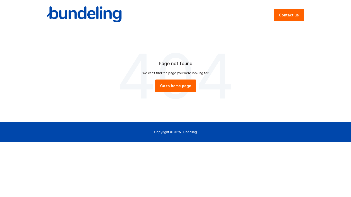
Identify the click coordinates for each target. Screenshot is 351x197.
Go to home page (175, 86)
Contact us (289, 15)
